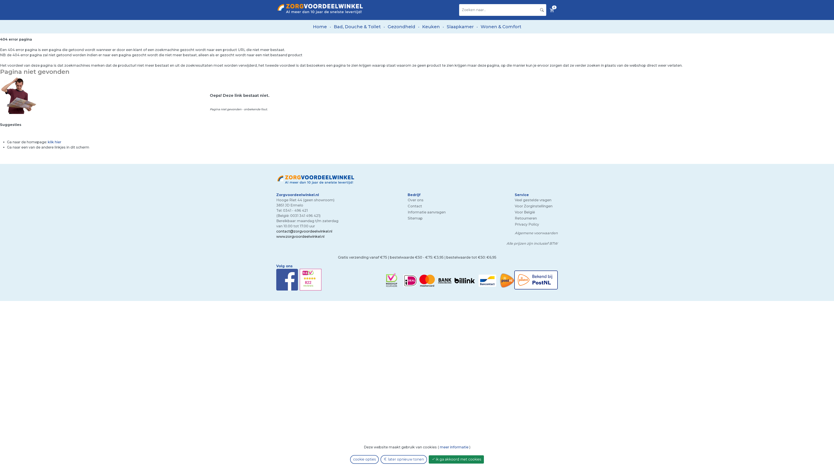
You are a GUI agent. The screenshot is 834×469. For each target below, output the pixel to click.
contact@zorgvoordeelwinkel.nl (304, 231)
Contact (415, 206)
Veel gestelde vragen (533, 200)
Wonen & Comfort (501, 26)
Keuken (431, 26)
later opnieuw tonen (405, 459)
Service (522, 195)
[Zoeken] (542, 10)
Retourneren (526, 218)
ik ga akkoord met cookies (458, 459)
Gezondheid (401, 26)
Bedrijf (414, 195)
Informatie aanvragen (427, 212)
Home (320, 26)
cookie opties (364, 459)
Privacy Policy (527, 224)
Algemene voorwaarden (536, 233)
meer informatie (454, 447)
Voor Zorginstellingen (534, 206)
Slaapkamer (460, 26)
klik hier (54, 142)
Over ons (416, 200)
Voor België (525, 212)
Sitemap (415, 218)
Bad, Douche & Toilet (357, 26)
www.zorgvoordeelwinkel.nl (300, 236)
